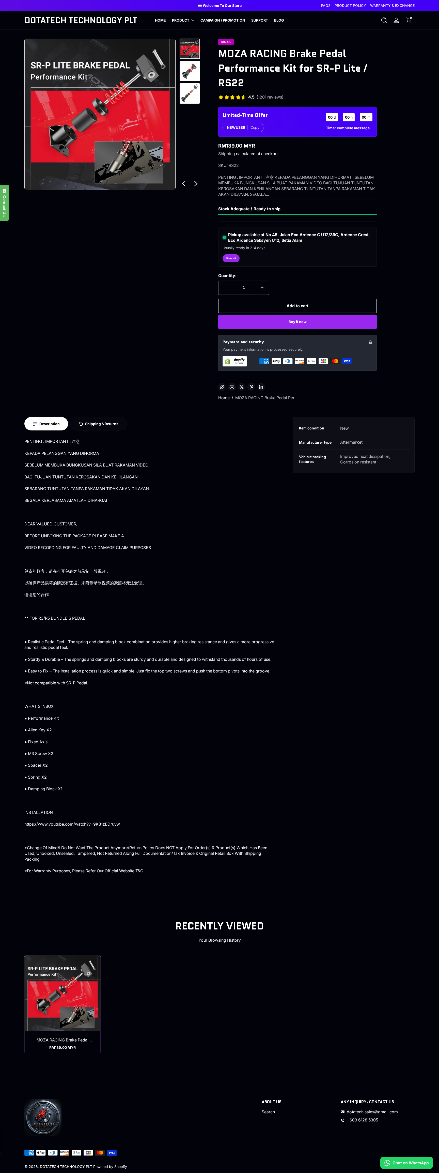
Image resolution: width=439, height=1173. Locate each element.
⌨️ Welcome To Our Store (220, 5)
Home (224, 397)
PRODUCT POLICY (350, 5)
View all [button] (231, 258)
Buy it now (298, 321)
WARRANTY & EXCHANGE (392, 5)
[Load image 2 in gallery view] (190, 71)
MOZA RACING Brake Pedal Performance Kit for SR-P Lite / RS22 (63, 1039)
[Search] (384, 20)
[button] (384, 20)
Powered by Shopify (110, 1166)
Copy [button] (254, 127)
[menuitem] (299, 1112)
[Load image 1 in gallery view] (190, 49)
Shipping (226, 153)
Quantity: (227, 275)
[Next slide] (196, 184)
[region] (220, 5)
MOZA (226, 41)
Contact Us (4, 205)
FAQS (326, 5)
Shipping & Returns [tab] (101, 424)
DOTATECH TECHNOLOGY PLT (66, 1166)
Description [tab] (49, 424)
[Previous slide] (184, 184)
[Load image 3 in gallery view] (190, 93)
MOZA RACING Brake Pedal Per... (266, 397)
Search (268, 1111)
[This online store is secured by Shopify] (235, 361)
